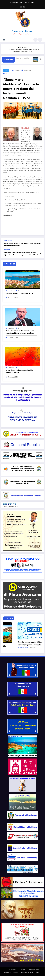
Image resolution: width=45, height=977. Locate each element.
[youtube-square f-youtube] (24, 7)
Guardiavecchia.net (22, 31)
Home (4, 967)
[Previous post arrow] (40, 243)
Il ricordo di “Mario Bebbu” (16, 642)
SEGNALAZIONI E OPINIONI (11, 969)
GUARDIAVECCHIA (13, 967)
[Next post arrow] (40, 253)
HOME (6, 70)
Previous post (8, 240)
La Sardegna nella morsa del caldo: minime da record (19, 371)
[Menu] (3, 39)
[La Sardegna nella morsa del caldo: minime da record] (22, 356)
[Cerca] (35, 39)
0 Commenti (8, 74)
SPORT (37, 969)
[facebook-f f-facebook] (21, 7)
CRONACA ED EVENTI (34, 967)
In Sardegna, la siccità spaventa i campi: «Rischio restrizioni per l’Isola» (22, 244)
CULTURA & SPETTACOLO (27, 969)
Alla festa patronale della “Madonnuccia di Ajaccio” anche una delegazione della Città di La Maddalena (21, 254)
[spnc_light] (40, 40)
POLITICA (23, 967)
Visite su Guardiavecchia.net (10, 506)
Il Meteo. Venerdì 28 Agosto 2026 (19, 293)
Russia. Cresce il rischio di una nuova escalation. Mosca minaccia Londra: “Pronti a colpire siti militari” (20, 332)
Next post (7, 249)
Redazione (17, 70)
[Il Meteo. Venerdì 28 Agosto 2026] (22, 280)
